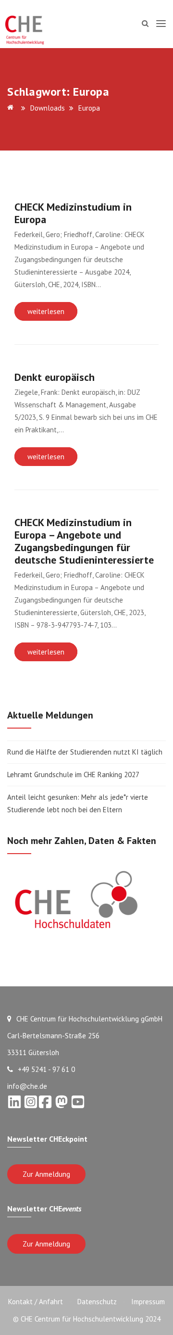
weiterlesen (45, 311)
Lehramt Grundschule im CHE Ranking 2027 (73, 774)
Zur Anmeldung (46, 1174)
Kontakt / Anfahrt (35, 1301)
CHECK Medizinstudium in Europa (73, 213)
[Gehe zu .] (12, 108)
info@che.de (27, 1086)
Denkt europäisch (54, 377)
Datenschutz (97, 1301)
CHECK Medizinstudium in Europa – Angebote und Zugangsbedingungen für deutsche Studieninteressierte (84, 541)
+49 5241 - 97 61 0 (46, 1069)
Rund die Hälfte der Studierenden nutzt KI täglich (84, 751)
